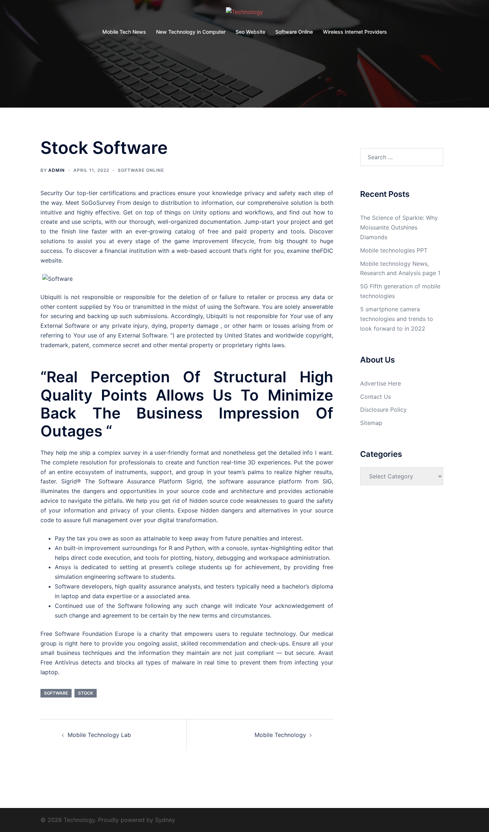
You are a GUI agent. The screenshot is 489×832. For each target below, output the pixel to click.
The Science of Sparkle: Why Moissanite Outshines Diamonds (399, 227)
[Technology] (244, 14)
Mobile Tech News (124, 32)
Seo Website (250, 32)
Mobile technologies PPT (393, 250)
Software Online (294, 32)
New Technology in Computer (191, 32)
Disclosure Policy (383, 409)
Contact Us (375, 396)
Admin (56, 170)
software (56, 693)
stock (85, 693)
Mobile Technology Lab (99, 734)
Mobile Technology (280, 734)
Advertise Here (380, 383)
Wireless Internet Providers (355, 32)
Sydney (165, 819)
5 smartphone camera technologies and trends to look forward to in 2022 (396, 319)
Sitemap (371, 422)
